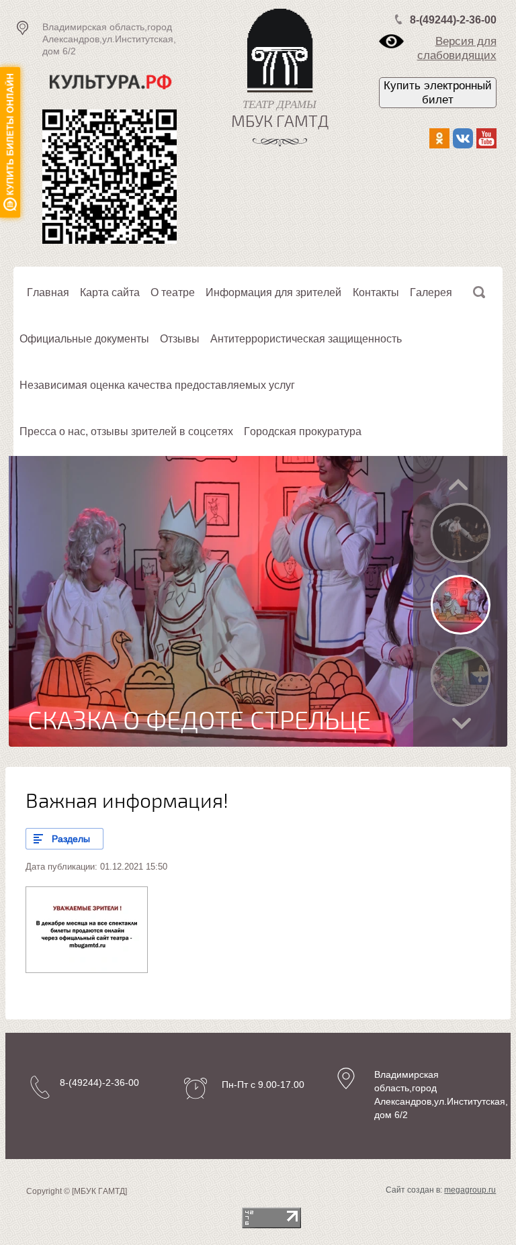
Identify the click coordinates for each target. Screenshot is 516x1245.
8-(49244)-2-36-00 (453, 20)
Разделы (71, 838)
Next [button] (461, 723)
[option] (258, 601)
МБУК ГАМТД (280, 122)
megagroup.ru (470, 1190)
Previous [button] (458, 484)
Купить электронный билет (438, 92)
